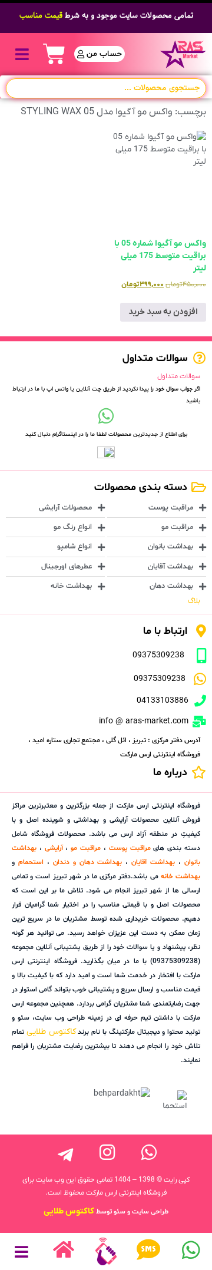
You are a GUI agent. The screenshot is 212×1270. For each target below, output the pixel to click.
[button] (22, 54)
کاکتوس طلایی (51, 1031)
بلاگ (194, 601)
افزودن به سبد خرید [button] (163, 312)
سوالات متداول (178, 376)
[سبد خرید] (54, 54)
